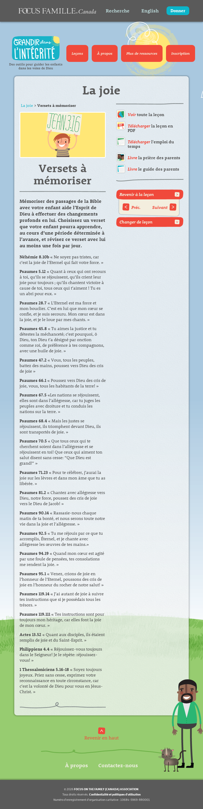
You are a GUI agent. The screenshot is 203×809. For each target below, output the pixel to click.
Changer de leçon (136, 222)
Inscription (180, 53)
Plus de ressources (141, 53)
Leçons (77, 53)
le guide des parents (153, 169)
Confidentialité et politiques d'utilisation (115, 794)
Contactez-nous (118, 765)
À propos (104, 53)
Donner (177, 10)
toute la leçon (146, 114)
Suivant (160, 207)
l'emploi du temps (151, 144)
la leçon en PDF (150, 128)
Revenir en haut (101, 737)
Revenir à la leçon (136, 194)
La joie (27, 105)
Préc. (136, 207)
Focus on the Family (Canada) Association (106, 789)
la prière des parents (154, 157)
